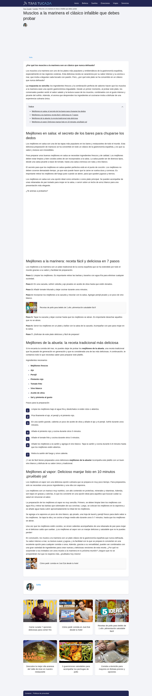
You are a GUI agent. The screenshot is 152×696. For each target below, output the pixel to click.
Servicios (125, 3)
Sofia (30, 57)
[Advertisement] (78, 39)
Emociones (105, 3)
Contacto (28, 693)
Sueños (94, 3)
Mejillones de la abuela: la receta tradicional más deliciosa (55, 118)
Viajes (115, 3)
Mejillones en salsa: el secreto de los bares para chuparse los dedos (59, 111)
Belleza (85, 3)
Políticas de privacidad (41, 693)
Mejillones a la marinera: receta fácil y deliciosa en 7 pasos (55, 115)
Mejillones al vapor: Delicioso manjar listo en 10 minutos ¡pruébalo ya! (59, 122)
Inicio (76, 3)
